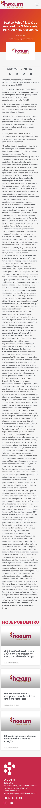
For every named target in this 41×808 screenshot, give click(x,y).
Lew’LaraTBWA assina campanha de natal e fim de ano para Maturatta (19, 696)
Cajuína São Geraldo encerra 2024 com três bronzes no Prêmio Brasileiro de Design (20, 654)
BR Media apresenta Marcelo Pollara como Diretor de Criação (20, 739)
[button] (37, 4)
